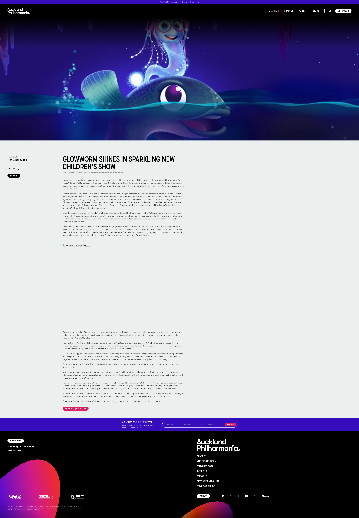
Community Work (205, 466)
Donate (13, 175)
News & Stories (82, 172)
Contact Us (202, 476)
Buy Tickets (343, 11)
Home (64, 172)
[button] (273, 11)
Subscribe (230, 425)
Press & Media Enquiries (208, 481)
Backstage (72, 172)
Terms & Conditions (206, 486)
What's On (201, 456)
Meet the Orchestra (206, 461)
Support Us (202, 471)
